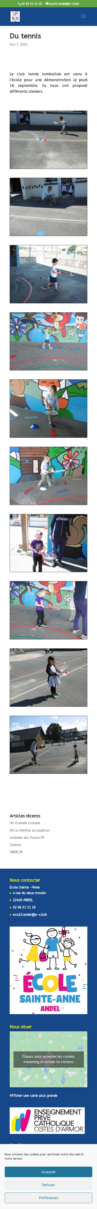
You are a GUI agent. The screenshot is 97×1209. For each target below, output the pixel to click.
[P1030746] (48, 303)
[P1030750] (48, 572)
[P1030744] (48, 236)
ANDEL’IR (16, 852)
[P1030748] (48, 437)
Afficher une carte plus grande (33, 1096)
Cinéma (15, 845)
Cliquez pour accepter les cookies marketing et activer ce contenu (48, 1059)
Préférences (48, 1198)
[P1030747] (48, 370)
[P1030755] (48, 706)
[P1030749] (48, 505)
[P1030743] (48, 169)
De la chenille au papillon (30, 830)
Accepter (48, 1172)
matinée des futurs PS (27, 838)
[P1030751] (48, 639)
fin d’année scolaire (25, 823)
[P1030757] (48, 773)
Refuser (48, 1185)
